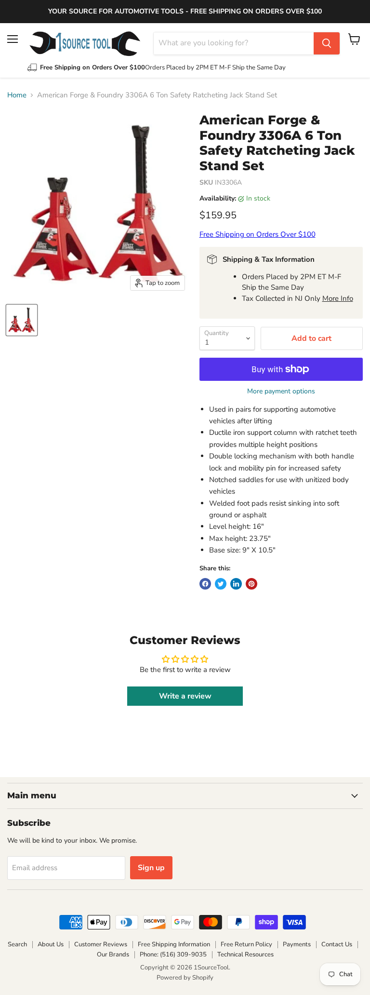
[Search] (327, 43)
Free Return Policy (246, 944)
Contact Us (336, 944)
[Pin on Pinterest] (251, 584)
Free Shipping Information (174, 944)
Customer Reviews (100, 944)
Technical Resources (245, 954)
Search (17, 944)
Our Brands (113, 954)
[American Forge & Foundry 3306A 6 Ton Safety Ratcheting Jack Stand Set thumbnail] (21, 320)
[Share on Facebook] (205, 584)
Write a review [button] (185, 696)
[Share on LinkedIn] (236, 584)
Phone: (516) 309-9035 (173, 954)
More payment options (281, 391)
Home (16, 95)
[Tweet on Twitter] (220, 584)
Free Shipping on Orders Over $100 (257, 234)
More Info (337, 298)
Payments (297, 944)
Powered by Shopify (185, 977)
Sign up (151, 867)
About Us (51, 944)
